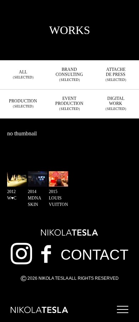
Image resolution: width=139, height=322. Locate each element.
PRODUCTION (23, 103)
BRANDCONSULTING (69, 74)
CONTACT (94, 255)
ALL (23, 74)
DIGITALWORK (115, 103)
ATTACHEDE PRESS (115, 74)
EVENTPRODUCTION (69, 103)
